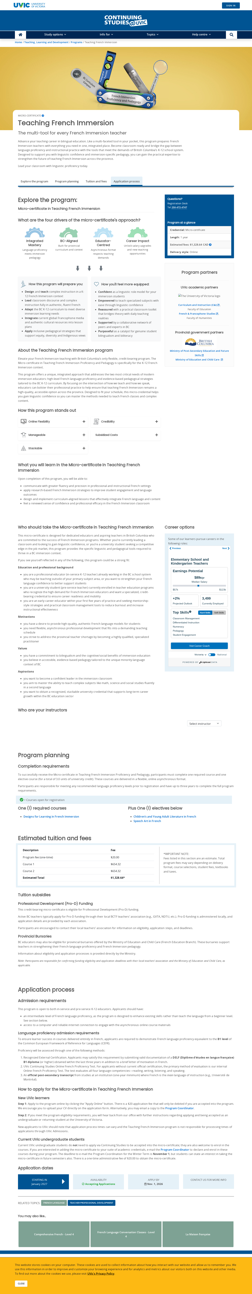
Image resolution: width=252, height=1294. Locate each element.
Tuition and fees (96, 181)
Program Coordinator (179, 1108)
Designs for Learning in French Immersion (51, 816)
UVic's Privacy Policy (100, 1274)
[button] (231, 35)
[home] (126, 20)
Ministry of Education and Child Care (198, 359)
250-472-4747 (179, 207)
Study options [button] (53, 34)
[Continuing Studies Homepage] (20, 35)
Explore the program (34, 181)
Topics (151, 34)
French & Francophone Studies (197, 313)
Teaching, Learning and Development (46, 42)
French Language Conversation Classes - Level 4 (126, 1234)
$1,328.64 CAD (189, 244)
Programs (76, 42)
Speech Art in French (147, 821)
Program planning (67, 181)
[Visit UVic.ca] (29, 5)
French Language (54, 1202)
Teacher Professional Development (91, 1202)
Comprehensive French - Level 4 (54, 1234)
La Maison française (198, 1234)
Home (18, 42)
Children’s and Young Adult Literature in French (165, 816)
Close (21, 1283)
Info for (105, 34)
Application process (127, 181)
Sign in (231, 5)
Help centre (199, 34)
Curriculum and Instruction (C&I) (197, 305)
